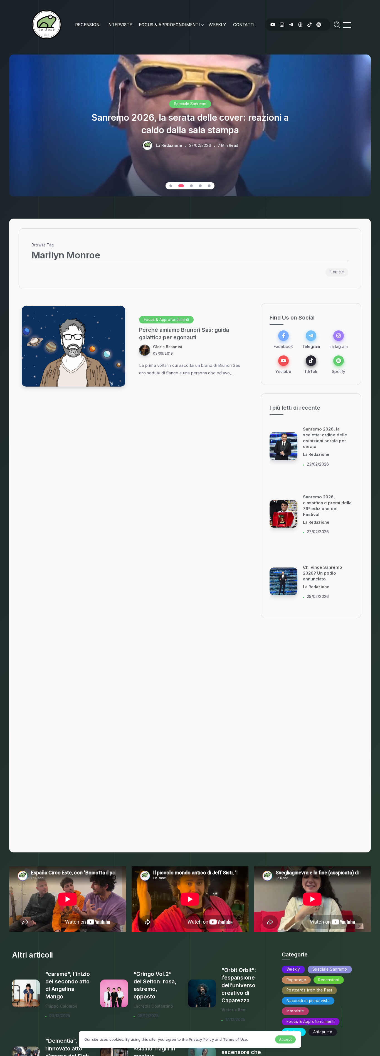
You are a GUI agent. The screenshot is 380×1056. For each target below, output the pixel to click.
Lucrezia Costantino (153, 1006)
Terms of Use (235, 1039)
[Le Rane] (46, 24)
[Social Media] (272, 24)
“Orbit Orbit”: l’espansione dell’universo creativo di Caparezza (238, 985)
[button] (170, 185)
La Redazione (169, 145)
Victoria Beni (234, 1010)
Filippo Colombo (61, 1006)
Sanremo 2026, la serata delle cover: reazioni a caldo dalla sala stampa (190, 123)
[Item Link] (73, 346)
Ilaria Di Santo (316, 473)
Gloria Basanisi (167, 347)
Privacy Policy (201, 1039)
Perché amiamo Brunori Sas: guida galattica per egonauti (184, 334)
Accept (285, 1039)
